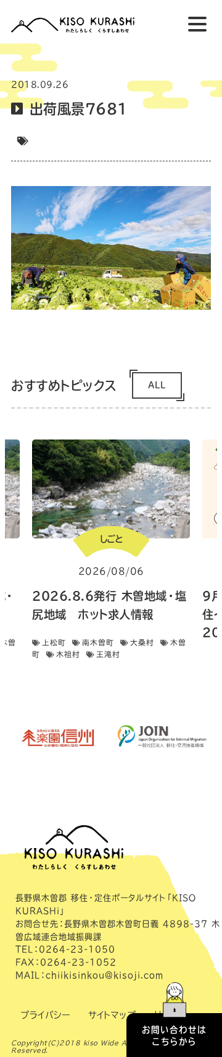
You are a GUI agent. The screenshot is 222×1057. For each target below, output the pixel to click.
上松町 (54, 642)
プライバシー (45, 1015)
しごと (111, 539)
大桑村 (142, 642)
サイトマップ (112, 1015)
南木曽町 (98, 642)
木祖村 (68, 654)
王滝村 (108, 654)
